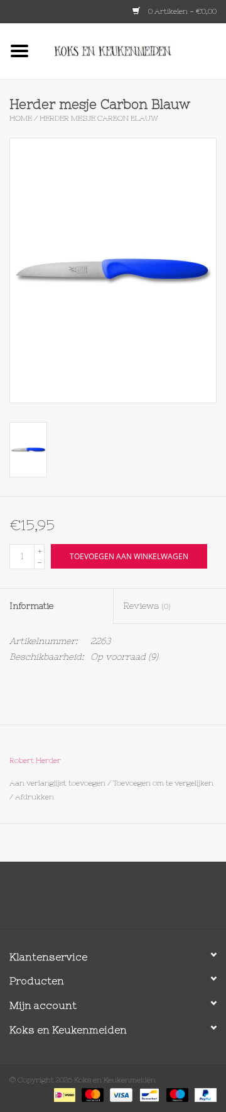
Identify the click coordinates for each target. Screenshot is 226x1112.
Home (20, 118)
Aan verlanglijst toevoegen (57, 783)
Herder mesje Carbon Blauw (99, 118)
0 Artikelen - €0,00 (181, 11)
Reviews (147, 606)
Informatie (31, 606)
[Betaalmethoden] (63, 1094)
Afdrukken (34, 796)
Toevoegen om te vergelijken (163, 783)
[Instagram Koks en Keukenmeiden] (136, 900)
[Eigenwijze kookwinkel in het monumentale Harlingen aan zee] (132, 50)
